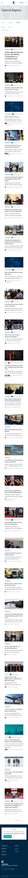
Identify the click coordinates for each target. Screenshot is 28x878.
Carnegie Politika (16, 49)
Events (16, 845)
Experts (4, 854)
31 (14, 820)
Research (5, 846)
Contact (16, 848)
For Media (17, 851)
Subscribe (7, 836)
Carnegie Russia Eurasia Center (20, 114)
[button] (19, 820)
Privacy (16, 850)
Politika (4, 849)
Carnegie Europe (15, 674)
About (4, 851)
